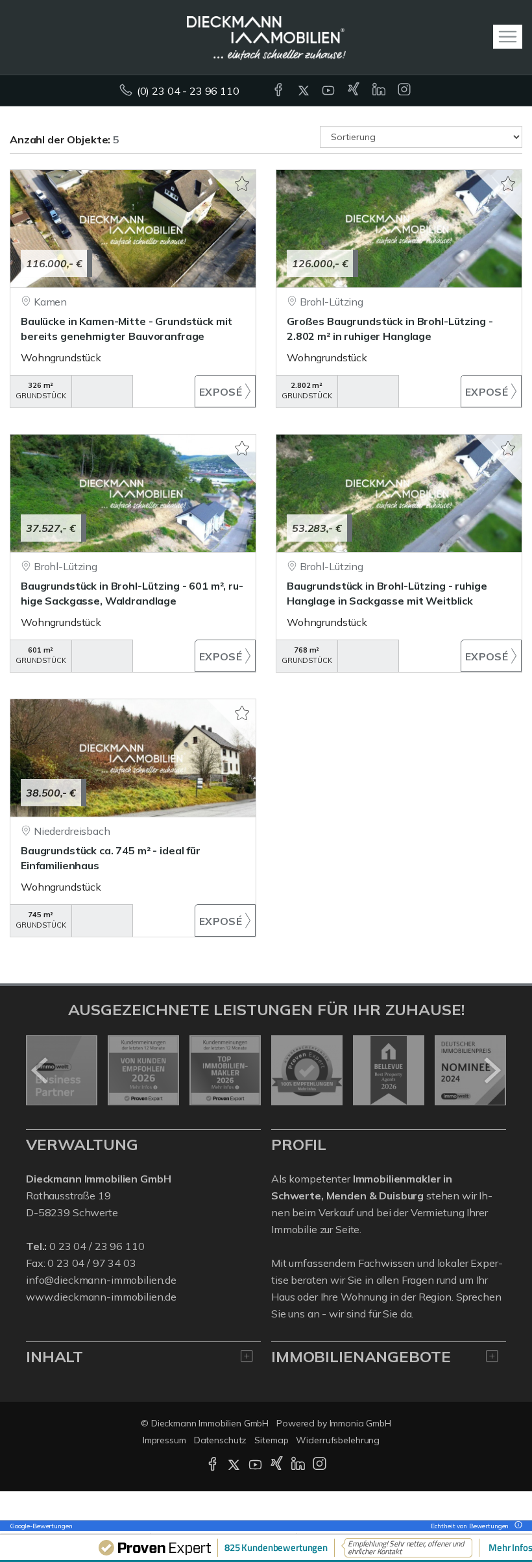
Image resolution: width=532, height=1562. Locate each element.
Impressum (164, 1440)
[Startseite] (266, 36)
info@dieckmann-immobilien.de (101, 1279)
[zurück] (40, 1070)
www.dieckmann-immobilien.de (101, 1296)
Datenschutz (220, 1440)
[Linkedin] (379, 90)
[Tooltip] (516, 1526)
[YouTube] (329, 90)
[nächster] (491, 1070)
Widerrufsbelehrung (338, 1440)
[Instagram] (405, 90)
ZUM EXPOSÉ (225, 391)
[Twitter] (304, 90)
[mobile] (507, 37)
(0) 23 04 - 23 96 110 (188, 90)
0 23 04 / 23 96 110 (96, 1246)
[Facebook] (279, 90)
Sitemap (271, 1440)
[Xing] (354, 90)
